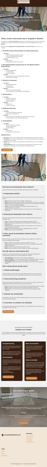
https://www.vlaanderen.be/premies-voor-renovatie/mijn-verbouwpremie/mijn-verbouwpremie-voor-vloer (23, 419)
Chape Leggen (29, 438)
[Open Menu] (23, 5)
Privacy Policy (4, 455)
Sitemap (3, 453)
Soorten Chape (29, 435)
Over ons (3, 451)
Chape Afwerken (30, 441)
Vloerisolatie (29, 439)
